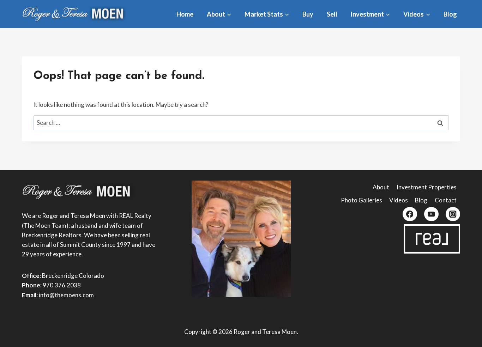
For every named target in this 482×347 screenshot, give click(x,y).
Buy (307, 14)
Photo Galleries (361, 200)
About (381, 187)
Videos (398, 200)
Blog (450, 14)
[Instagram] (453, 214)
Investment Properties (427, 187)
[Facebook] (410, 214)
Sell (332, 14)
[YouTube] (431, 214)
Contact (446, 200)
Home (184, 14)
